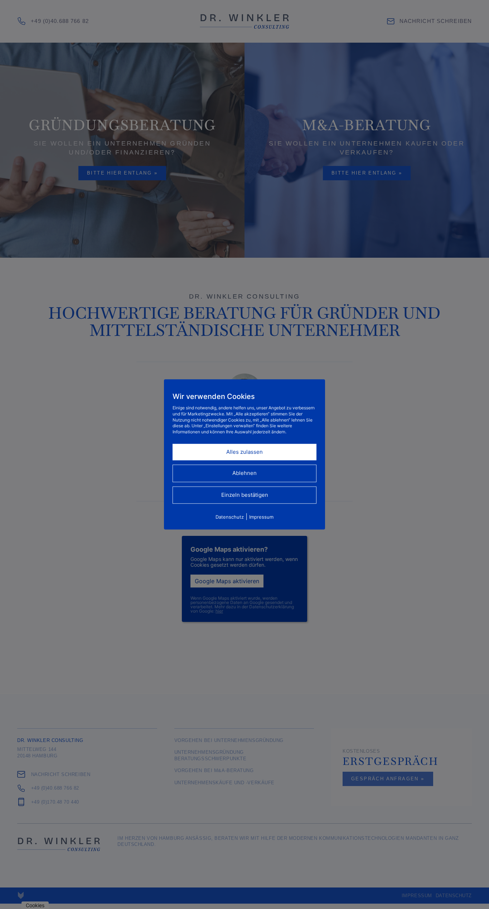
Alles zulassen (244, 451)
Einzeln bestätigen (244, 494)
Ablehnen (244, 473)
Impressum (261, 517)
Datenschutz (230, 517)
